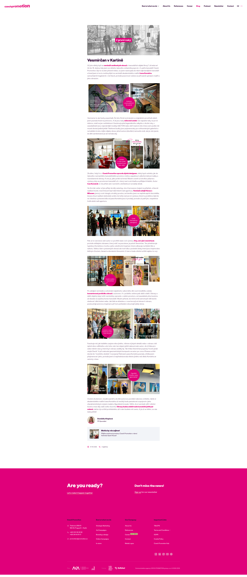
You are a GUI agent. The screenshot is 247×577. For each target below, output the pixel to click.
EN (241, 6)
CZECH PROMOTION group (159, 568)
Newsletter (218, 6)
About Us (166, 6)
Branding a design (102, 535)
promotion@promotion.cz (79, 539)
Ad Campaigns (101, 530)
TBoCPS (157, 526)
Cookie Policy (158, 539)
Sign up (138, 492)
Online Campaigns (102, 539)
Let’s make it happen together (80, 493)
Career (189, 6)
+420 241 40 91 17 (75, 534)
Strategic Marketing (103, 526)
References (178, 6)
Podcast (207, 6)
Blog (198, 6)
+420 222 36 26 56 (76, 532)
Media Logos (129, 543)
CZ (238, 6)
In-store (99, 543)
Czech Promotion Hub (161, 543)
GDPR (156, 535)
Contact (230, 6)
